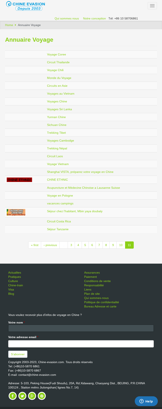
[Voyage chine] (27, 5)
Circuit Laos (55, 156)
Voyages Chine (57, 101)
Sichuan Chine (56, 125)
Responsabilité (94, 285)
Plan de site (92, 293)
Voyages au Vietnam (60, 93)
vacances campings (60, 203)
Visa (11, 289)
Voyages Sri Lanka (59, 109)
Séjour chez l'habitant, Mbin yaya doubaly (75, 211)
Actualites (14, 272)
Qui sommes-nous (96, 298)
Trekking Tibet (56, 132)
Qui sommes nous (67, 18)
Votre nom (16, 322)
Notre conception (94, 18)
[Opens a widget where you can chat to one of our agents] (146, 401)
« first (34, 245)
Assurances (92, 272)
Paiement (90, 276)
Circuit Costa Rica (59, 221)
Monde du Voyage (59, 78)
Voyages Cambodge (60, 140)
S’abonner (18, 354)
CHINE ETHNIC (57, 179)
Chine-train (15, 285)
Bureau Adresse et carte (100, 306)
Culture (13, 281)
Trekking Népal (57, 148)
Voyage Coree (56, 54)
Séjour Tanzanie (58, 229)
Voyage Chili (55, 70)
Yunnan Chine (56, 117)
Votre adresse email (23, 337)
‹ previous (50, 245)
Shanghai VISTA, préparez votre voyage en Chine (80, 172)
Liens (87, 289)
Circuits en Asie (57, 85)
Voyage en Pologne (60, 195)
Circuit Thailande (58, 62)
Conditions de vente (97, 281)
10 (121, 245)
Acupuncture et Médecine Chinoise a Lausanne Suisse (83, 187)
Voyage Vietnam (58, 164)
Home (9, 25)
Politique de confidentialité (101, 302)
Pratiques (14, 276)
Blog (11, 293)
